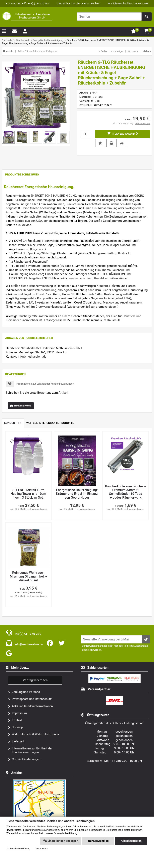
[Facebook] (51, 643)
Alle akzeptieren (131, 841)
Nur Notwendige (98, 841)
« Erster (103, 51)
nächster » (132, 51)
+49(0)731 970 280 (27, 634)
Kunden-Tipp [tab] (13, 423)
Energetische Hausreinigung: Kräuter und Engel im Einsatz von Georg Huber (77, 493)
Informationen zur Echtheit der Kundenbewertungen (45, 383)
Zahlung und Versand (26, 692)
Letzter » (146, 51)
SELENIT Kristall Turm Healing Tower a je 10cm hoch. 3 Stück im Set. (28, 493)
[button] (22, 137)
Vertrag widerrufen (35, 680)
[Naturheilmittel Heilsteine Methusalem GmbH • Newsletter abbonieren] (146, 639)
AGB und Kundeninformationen (32, 706)
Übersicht (8, 51)
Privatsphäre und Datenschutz (32, 699)
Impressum (19, 713)
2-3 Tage (98, 96)
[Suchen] (146, 16)
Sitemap (17, 727)
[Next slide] (63, 95)
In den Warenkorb (122, 133)
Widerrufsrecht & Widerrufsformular (35, 734)
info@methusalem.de (32, 356)
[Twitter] (62, 643)
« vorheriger (117, 51)
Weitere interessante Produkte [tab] (50, 423)
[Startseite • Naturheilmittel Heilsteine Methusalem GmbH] (27, 16)
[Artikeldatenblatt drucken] (111, 143)
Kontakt (17, 720)
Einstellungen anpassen (62, 841)
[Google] (9, 653)
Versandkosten (142, 123)
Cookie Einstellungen (26, 759)
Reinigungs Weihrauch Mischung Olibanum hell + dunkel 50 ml (28, 576)
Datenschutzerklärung (18, 848)
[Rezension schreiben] (122, 143)
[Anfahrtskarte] (39, 781)
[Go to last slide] (9, 95)
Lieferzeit (18, 741)
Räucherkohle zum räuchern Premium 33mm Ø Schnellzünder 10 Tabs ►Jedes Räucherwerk (125, 492)
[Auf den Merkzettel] (100, 143)
